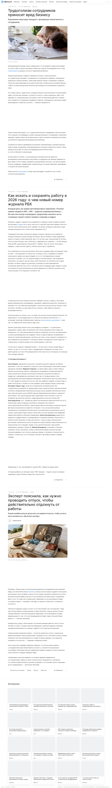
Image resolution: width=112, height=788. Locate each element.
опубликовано (13, 71)
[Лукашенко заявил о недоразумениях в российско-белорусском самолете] (92, 699)
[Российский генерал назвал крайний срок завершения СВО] (68, 699)
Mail (2, 786)
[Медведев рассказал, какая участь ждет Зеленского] (68, 748)
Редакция (60, 786)
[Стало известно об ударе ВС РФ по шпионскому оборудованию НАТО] (68, 772)
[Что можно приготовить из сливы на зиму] (92, 772)
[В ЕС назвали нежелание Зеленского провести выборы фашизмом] (68, 724)
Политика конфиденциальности (102, 786)
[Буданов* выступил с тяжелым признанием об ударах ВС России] (43, 772)
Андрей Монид (17, 520)
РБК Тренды (25, 191)
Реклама (13, 786)
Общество (34, 6)
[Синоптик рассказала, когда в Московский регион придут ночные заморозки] (92, 748)
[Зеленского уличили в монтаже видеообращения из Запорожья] (19, 748)
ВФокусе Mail (25, 492)
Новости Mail (27, 6)
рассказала (23, 171)
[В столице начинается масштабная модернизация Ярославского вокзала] (19, 724)
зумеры (20, 224)
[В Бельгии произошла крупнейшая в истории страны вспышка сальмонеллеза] (19, 772)
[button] (37, 43)
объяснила (30, 592)
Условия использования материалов (71, 786)
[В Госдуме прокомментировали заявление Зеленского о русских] (43, 699)
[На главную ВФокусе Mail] (7, 2)
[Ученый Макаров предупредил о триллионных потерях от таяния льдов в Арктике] (19, 699)
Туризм (32, 492)
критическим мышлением (51, 320)
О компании (7, 786)
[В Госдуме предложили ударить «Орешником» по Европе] (92, 724)
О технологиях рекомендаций (87, 786)
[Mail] (2, 2)
